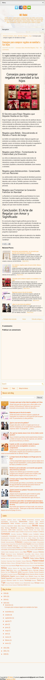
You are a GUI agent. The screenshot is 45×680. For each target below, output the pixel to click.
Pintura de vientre (16, 572)
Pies (9, 572)
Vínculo (10, 585)
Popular (5, 388)
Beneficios (14, 528)
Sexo (27, 578)
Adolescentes (23, 521)
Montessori (40, 563)
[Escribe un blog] (5, 244)
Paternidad (24, 570)
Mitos (31, 563)
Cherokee (26, 530)
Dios (38, 538)
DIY (13, 540)
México (28, 563)
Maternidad (38, 560)
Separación (19, 578)
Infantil (42, 554)
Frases (21, 547)
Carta (9, 530)
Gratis (27, 549)
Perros (3, 572)
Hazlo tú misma (19, 552)
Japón (23, 556)
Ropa (42, 576)
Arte (36, 523)
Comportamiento (28, 531)
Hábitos (3, 552)
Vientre (6, 585)
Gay (36, 547)
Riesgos (36, 576)
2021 (4, 651)
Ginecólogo (18, 549)
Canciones (4, 530)
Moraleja (3, 565)
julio (6, 624)
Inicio (24, 319)
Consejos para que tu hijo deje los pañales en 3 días (26, 402)
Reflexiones (5, 576)
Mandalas (3, 561)
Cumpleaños (4, 536)
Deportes (30, 536)
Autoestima (4, 526)
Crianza (25, 534)
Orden (24, 568)
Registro (18, 576)
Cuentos (30, 534)
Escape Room (13, 544)
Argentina (31, 523)
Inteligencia (4, 556)
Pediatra (30, 570)
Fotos (18, 547)
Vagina (32, 583)
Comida (21, 531)
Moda (35, 563)
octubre (7, 615)
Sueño (14, 580)
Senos (13, 578)
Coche (42, 530)
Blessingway (21, 528)
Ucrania (21, 583)
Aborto (14, 519)
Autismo (41, 523)
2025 (4, 596)
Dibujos (34, 538)
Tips (30, 36)
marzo (7, 637)
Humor (14, 554)
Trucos (12, 583)
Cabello (42, 528)
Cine (35, 530)
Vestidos (42, 583)
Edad (28, 540)
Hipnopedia (35, 552)
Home (4, 36)
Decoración (24, 536)
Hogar (3, 554)
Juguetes (32, 556)
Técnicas (22, 580)
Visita (28, 585)
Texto (39, 580)
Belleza (41, 526)
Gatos (33, 547)
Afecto (36, 521)
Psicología (21, 574)
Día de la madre (26, 538)
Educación (33, 540)
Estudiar (36, 544)
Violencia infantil (22, 585)
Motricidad (8, 565)
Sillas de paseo (40, 578)
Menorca (13, 563)
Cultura (42, 534)
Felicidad (36, 546)
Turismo (17, 583)
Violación (14, 585)
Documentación (18, 540)
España (29, 544)
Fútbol (26, 547)
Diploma (42, 538)
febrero (7, 640)
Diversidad (4, 540)
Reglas (22, 576)
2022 (4, 648)
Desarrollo (41, 536)
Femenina (41, 546)
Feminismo (4, 547)
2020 (4, 654)
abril (6, 634)
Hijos (15, 36)
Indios (32, 554)
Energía (34, 542)
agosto (7, 621)
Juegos (27, 556)
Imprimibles (27, 554)
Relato (26, 576)
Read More (25, 261)
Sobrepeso (3, 580)
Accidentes (37, 519)
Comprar (35, 531)
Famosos (15, 546)
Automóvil (10, 526)
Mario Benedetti (17, 561)
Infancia (37, 554)
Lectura (3, 558)
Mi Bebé (23, 15)
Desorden (18, 538)
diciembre (8, 605)
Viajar (2, 585)
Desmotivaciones (5, 538)
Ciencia (31, 530)
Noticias (10, 568)
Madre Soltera (34, 558)
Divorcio (10, 540)
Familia (10, 546)
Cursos (18, 536)
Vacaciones (27, 583)
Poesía (36, 572)
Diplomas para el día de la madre (22, 292)
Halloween (11, 552)
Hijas (24, 552)
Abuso (24, 520)
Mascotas (29, 561)
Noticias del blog (17, 568)
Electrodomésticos (10, 542)
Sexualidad (32, 578)
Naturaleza (32, 565)
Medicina (3, 563)
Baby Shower (22, 526)
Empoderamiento (27, 542)
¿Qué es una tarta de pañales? (21, 304)
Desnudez (12, 538)
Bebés (35, 525)
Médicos (9, 563)
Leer (7, 558)
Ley (9, 558)
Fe (19, 546)
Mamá (41, 558)
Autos (15, 526)
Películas (36, 570)
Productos (15, 574)
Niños (4, 567)
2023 (4, 603)
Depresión (35, 536)
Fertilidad (9, 547)
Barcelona (29, 526)
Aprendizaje (24, 523)
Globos (23, 549)
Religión (31, 576)
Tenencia (34, 580)
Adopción (31, 521)
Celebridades (19, 530)
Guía (36, 549)
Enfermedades (40, 542)
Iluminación (20, 554)
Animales (17, 523)
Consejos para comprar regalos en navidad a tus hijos (21, 43)
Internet (9, 556)
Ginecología (11, 549)
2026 (4, 593)
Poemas (31, 572)
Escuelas (23, 544)
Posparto (41, 572)
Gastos (29, 547)
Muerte (13, 565)
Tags (13, 388)
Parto (11, 570)
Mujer (17, 565)
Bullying (37, 528)
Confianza (41, 531)
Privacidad (9, 574)
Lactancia (38, 556)
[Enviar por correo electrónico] (3, 244)
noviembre (8, 612)
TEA (18, 580)
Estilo (32, 544)
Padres (35, 567)
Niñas (42, 565)
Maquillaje (9, 561)
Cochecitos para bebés (8, 531)
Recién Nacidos (30, 574)
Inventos (15, 556)
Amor (12, 523)
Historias (41, 552)
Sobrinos (9, 580)
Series (24, 578)
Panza (42, 568)
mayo (7, 631)
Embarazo (18, 542)
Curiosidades (13, 536)
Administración (13, 521)
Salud (3, 578)
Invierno (19, 556)
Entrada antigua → (37, 319)
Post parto (4, 574)
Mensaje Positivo (21, 563)
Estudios (41, 544)
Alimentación (5, 523)
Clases (38, 530)
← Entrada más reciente (9, 319)
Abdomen (9, 519)
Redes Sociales (39, 574)
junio (6, 627)
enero (7, 643)
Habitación (41, 549)
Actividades (4, 521)
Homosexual (9, 554)
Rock (39, 576)
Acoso (42, 519)
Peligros (41, 570)
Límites (12, 558)
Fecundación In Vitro (27, 546)
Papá (7, 570)
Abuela (19, 519)
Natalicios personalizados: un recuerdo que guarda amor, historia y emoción (25, 252)
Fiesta (14, 547)
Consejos (10, 36)
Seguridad (9, 578)
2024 (4, 600)
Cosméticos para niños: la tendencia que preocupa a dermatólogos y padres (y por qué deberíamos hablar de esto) (26, 502)
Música (22, 565)
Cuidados (36, 534)
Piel (6, 572)
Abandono (3, 519)
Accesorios (30, 519)
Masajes (24, 561)
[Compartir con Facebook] (9, 244)
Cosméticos (19, 534)
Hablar (7, 552)
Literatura (17, 558)
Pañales (3, 570)
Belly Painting (5, 528)
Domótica (24, 540)
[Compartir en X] (7, 244)
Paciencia (29, 568)
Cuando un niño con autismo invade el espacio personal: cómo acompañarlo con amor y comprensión (24, 446)
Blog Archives (23, 388)
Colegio (17, 531)
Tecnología (27, 580)
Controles (13, 534)
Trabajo (8, 583)
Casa (14, 530)
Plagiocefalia (25, 572)
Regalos (25, 36)
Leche (42, 556)
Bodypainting (30, 528)
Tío (43, 580)
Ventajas (37, 583)
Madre (26, 557)
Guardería (31, 549)
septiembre (8, 618)
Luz (21, 558)
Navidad (20, 36)
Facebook (4, 546)
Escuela (18, 544)
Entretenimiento (5, 544)
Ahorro (42, 521)
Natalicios (26, 565)
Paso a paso (17, 570)
